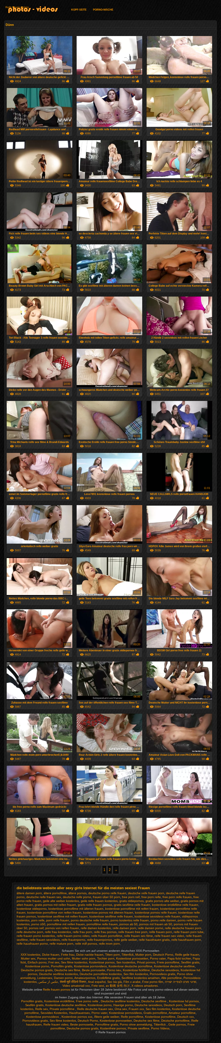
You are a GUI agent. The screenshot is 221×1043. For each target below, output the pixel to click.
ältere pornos (77, 893)
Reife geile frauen (187, 954)
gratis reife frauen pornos (95, 904)
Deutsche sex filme (67, 970)
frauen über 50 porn (106, 897)
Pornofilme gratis (106, 1024)
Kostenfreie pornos (113, 1028)
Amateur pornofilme (182, 1013)
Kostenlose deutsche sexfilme (174, 966)
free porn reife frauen (177, 897)
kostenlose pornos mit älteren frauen (108, 912)
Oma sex (121, 1009)
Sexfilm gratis (190, 962)
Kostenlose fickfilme (136, 970)
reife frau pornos (105, 932)
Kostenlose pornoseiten (132, 958)
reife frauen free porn (132, 932)
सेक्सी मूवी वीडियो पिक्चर (73, 981)
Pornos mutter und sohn (53, 958)
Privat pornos (146, 962)
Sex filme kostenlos (74, 962)
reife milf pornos (86, 943)
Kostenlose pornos (102, 962)
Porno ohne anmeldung (136, 1024)
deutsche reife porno (77, 897)
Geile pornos (177, 1024)
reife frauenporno (73, 939)
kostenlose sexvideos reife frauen (157, 916)
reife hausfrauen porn (186, 939)
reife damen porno (150, 928)
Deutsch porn (173, 1005)
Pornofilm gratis (61, 966)
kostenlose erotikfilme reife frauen (175, 904)
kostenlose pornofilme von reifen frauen (54, 912)
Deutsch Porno (163, 954)
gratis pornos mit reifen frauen (55, 904)
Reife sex (41, 1009)
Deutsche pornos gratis (37, 970)
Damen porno (63, 978)
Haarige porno (123, 1005)
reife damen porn (124, 928)
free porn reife (151, 897)
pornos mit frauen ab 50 (155, 924)
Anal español (97, 981)
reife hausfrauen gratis (154, 939)
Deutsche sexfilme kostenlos (58, 974)
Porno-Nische (103, 9)
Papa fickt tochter (179, 958)
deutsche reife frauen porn (146, 893)
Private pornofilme (62, 1009)
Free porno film (152, 981)
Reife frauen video (55, 1024)
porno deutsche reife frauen (90, 920)
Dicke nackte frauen (89, 954)
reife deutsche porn (30, 932)
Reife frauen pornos (17, 7)
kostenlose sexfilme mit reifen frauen (63, 916)
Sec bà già (114, 981)
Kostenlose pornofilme (160, 1016)
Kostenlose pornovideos (90, 966)
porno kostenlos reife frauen (129, 920)
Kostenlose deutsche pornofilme (130, 966)
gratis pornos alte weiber (162, 901)
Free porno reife (87, 1001)
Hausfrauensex (79, 1013)
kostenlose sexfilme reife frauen (111, 916)
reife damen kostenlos (96, 928)
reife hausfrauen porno (32, 943)
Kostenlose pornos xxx (77, 1016)
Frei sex (53, 962)
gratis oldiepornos (131, 901)
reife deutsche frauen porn (183, 928)
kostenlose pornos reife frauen (156, 912)
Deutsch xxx (185, 1016)
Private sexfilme (138, 1028)
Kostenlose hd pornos (184, 1001)
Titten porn (112, 954)
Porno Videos (160, 1028)
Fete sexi (98, 985)
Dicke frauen (50, 954)
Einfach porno (37, 962)
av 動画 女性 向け (118, 985)
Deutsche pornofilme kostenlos (101, 974)
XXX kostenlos (30, 954)
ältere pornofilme (55, 893)
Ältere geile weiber (106, 1016)
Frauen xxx (136, 1009)
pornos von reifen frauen (62, 928)
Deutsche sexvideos (165, 970)
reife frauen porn (160, 932)
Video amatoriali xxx (76, 985)
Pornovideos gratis (162, 974)
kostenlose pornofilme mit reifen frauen (131, 908)
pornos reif (36, 928)
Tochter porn (105, 958)
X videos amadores (144, 985)
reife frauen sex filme (138, 936)
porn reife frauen (57, 920)
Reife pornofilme (132, 1016)
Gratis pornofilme (155, 1013)
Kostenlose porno (37, 966)
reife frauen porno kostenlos (36, 936)
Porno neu (114, 970)
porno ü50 (38, 924)
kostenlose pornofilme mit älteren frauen (75, 908)
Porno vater (158, 958)
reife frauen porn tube (189, 932)
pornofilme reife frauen (102, 924)
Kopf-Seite (79, 9)
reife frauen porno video (73, 936)
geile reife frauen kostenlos (99, 901)
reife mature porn (61, 943)
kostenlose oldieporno (32, 908)
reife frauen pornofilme (106, 936)
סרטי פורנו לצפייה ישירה (180, 981)
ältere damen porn (29, 893)
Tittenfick (128, 954)
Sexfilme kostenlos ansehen (141, 978)
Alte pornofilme (171, 978)
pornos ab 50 (128, 924)
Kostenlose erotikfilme (59, 1001)
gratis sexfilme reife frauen (132, 904)
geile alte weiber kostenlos (61, 901)
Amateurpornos (84, 978)
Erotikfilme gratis (108, 978)
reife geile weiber (125, 939)
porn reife (37, 920)
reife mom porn (109, 943)
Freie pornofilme (168, 962)
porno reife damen (163, 920)
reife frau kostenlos (58, 932)
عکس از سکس (48, 981)
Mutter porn (143, 954)
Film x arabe (131, 981)
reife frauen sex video (169, 936)
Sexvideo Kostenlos (54, 1013)
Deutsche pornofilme (175, 1020)
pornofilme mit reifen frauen (66, 924)
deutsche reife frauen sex (43, 897)
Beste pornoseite (93, 970)
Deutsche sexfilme (154, 1001)
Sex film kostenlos (135, 974)
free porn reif (131, 897)
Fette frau (67, 954)
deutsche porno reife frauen (107, 893)
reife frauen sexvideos (45, 939)
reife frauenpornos (99, 939)
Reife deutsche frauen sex (95, 1009)
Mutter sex (28, 958)
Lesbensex (44, 978)
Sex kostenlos (125, 962)
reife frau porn (82, 932)
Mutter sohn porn (83, 958)
